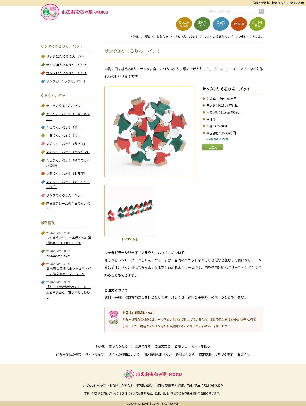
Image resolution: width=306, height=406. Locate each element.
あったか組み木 (120, 346)
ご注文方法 (162, 346)
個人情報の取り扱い (158, 354)
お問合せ (243, 354)
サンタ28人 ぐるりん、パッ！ (67, 56)
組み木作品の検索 (68, 354)
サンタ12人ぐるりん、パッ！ (66, 73)
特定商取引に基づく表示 (288, 3)
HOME (135, 36)
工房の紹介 (143, 346)
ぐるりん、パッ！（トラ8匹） (67, 173)
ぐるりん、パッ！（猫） (63, 127)
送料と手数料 (261, 3)
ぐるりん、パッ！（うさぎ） (66, 143)
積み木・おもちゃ (156, 36)
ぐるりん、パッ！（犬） (63, 135)
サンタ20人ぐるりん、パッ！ (66, 64)
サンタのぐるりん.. (216, 36)
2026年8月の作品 (58, 256)
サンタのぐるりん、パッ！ (65, 195)
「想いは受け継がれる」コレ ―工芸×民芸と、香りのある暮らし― (68, 292)
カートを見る (200, 346)
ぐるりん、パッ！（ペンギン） (68, 152)
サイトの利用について (123, 354)
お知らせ (181, 346)
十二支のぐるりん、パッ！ (65, 105)
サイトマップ (94, 354)
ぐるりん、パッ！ (186, 36)
